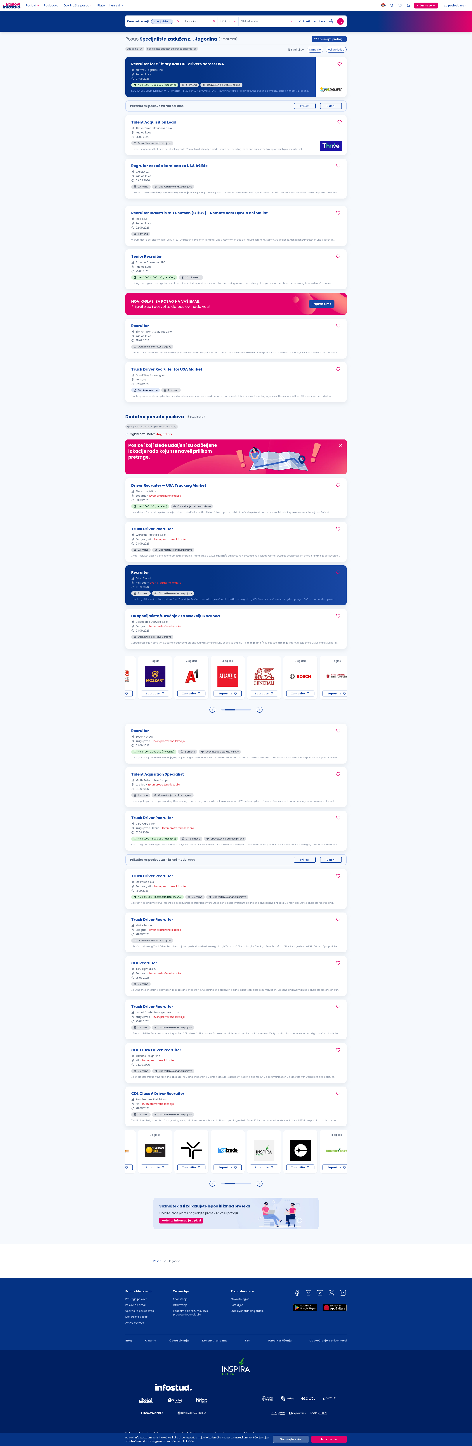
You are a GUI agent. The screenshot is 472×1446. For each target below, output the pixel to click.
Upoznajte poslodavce (139, 1311)
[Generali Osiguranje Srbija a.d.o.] (216, 677)
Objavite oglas (240, 1299)
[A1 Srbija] (144, 677)
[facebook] (297, 1293)
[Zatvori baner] (341, 445)
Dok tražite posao (136, 1317)
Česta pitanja (179, 1340)
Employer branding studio (247, 1311)
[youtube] (320, 1293)
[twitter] (331, 1293)
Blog (128, 1340)
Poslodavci (51, 5)
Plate (101, 5)
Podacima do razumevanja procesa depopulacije (190, 1312)
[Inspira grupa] (216, 1151)
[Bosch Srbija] (253, 677)
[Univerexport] (289, 1151)
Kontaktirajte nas (214, 1340)
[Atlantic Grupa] (180, 677)
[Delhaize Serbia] (325, 1151)
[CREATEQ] (253, 1151)
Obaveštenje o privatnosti (328, 1340)
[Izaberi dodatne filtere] (331, 21)
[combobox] (151, 21)
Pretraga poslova (136, 1299)
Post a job (237, 1305)
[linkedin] (343, 1293)
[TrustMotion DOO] (144, 1151)
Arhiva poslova (134, 1323)
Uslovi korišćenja (279, 1340)
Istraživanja (180, 1305)
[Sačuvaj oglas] (339, 64)
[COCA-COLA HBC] (289, 677)
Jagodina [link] (174, 1261)
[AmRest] (325, 677)
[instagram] (308, 1293)
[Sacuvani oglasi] (400, 5)
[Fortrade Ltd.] (180, 1151)
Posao (157, 1261)
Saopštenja (180, 1299)
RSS (247, 1340)
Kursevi (114, 5)
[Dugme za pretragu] (340, 21)
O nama (150, 1340)
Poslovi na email (135, 1305)
